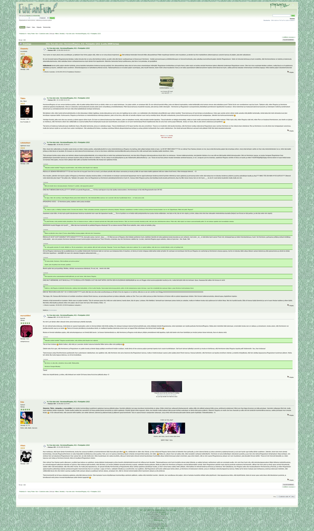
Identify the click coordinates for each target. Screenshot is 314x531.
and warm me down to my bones (166, 395)
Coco (170, 93)
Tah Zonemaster (161, 512)
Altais (22, 445)
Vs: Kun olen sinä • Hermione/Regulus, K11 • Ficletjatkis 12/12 (68, 48)
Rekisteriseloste (158, 520)
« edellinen (285, 37)
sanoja (167, 135)
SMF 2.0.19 (143, 510)
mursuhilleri (25, 316)
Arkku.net (164, 524)
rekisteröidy (36, 15)
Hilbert (57, 33)
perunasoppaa (52, 310)
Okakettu (24, 49)
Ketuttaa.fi (162, 526)
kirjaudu (28, 15)
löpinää (171, 88)
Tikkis (22, 98)
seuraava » (292, 37)
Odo (22, 402)
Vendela (61, 33)
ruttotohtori (25, 143)
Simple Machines (160, 510)
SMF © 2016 (150, 510)
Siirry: (274, 496)
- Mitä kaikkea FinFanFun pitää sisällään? (279, 20)
